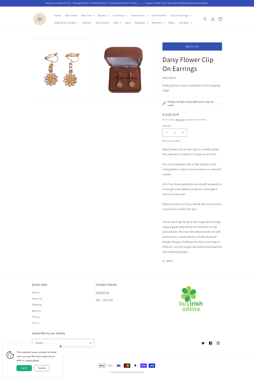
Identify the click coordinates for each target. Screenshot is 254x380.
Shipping (180, 119)
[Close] (60, 346)
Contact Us (102, 292)
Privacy (36, 316)
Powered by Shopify (136, 372)
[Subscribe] (90, 343)
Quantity (166, 125)
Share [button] (169, 260)
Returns (36, 310)
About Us (37, 298)
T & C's (35, 322)
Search (36, 292)
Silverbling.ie (121, 372)
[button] (87, 15)
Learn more (32, 360)
